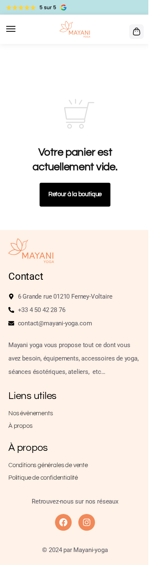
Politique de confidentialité (43, 478)
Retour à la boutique (75, 194)
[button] (135, 31)
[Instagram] (86, 522)
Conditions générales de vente (48, 465)
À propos (20, 426)
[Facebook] (63, 522)
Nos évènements (30, 413)
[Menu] (18, 29)
